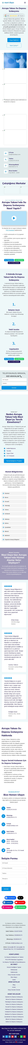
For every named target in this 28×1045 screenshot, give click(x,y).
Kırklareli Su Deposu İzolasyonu (14, 1011)
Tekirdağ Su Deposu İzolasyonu (14, 1002)
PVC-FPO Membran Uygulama (14, 959)
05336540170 (18, 935)
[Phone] (18, 1036)
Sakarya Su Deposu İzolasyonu (14, 1009)
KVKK (14, 987)
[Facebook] (3, 1036)
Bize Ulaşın (14, 977)
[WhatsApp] (21, 1036)
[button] (14, 218)
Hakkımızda (14, 972)
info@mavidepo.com (16, 943)
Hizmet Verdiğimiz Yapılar (14, 967)
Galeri (14, 979)
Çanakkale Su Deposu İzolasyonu (14, 1016)
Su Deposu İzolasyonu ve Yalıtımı (14, 957)
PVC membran (10, 230)
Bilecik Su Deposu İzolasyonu (14, 1019)
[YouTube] (12, 1036)
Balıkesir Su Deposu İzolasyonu (14, 1014)
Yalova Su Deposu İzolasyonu (14, 1004)
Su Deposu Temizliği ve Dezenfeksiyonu (14, 962)
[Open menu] (24, 2)
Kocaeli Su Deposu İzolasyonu (14, 1007)
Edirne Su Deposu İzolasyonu (14, 1021)
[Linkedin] (15, 1036)
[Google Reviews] (24, 1036)
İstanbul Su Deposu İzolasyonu (14, 997)
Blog (14, 984)
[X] (6, 1036)
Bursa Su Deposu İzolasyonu (14, 999)
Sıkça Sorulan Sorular (14, 974)
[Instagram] (9, 1036)
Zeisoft (21, 1042)
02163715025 (18, 931)
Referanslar (14, 969)
